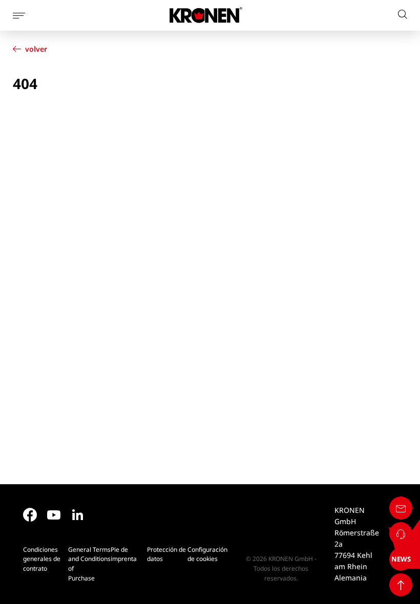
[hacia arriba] (400, 584)
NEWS (401, 559)
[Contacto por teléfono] (400, 533)
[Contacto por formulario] (400, 508)
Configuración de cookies (207, 554)
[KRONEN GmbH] (206, 15)
